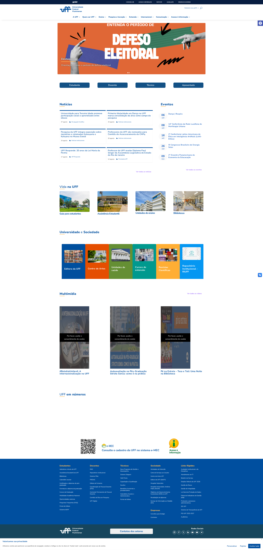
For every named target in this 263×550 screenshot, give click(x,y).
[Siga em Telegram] (201, 532)
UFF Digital (93, 501)
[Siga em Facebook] (179, 532)
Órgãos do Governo (184, 2)
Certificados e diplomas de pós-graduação (70, 484)
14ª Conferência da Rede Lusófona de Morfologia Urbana (185, 125)
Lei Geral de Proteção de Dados (191, 492)
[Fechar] (261, 539)
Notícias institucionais (124, 122)
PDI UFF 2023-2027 (187, 513)
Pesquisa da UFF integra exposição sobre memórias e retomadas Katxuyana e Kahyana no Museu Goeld (81, 134)
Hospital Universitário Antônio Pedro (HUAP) (160, 488)
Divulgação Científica (78, 122)
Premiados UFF (122, 159)
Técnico (150, 85)
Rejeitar (243, 546)
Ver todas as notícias (143, 172)
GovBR (75, 2)
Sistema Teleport (125, 475)
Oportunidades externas (67, 499)
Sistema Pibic (94, 476)
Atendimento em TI (187, 475)
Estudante (74, 85)
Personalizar (232, 546)
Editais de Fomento (96, 483)
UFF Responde (76, 157)
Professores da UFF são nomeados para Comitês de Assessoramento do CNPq (127, 133)
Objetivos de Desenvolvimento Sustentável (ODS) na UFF (160, 493)
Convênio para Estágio (158, 514)
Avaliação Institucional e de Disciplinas (189, 470)
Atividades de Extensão (158, 469)
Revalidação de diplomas (158, 498)
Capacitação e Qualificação (128, 482)
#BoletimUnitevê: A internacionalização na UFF (74, 372)
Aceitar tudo (254, 546)
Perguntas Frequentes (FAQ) (69, 503)
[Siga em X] (183, 532)
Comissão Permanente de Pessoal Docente (101, 493)
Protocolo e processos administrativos (188, 502)
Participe (159, 2)
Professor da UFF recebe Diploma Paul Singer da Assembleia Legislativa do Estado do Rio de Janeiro (129, 152)
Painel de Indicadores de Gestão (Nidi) (191, 496)
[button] (260, 23)
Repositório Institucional (97, 473)
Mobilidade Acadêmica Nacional (70, 496)
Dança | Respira (175, 114)
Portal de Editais (65, 506)
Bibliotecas (63, 476)
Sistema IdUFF (64, 510)
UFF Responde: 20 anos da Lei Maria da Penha (80, 151)
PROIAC (92, 480)
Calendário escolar (65, 480)
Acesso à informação (145, 2)
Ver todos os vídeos (194, 293)
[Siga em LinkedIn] (188, 532)
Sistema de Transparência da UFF (191, 510)
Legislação (170, 2)
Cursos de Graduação (66, 492)
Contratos (154, 517)
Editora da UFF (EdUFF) (158, 480)
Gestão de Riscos (186, 485)
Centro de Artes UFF (157, 476)
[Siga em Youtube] (192, 532)
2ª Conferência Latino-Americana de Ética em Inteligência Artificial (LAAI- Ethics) (185, 136)
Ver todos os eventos (194, 170)
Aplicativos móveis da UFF (68, 469)
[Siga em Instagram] (174, 532)
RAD (91, 469)
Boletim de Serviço (187, 478)
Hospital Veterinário (157, 483)
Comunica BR (130, 2)
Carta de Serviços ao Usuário (160, 473)
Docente (112, 85)
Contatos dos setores (131, 531)
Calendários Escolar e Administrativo (127, 495)
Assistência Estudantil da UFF (69, 473)
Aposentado (188, 85)
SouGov (122, 485)
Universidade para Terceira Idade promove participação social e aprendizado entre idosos (81, 115)
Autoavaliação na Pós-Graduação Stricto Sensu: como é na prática (128, 372)
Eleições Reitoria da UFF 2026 (190, 482)
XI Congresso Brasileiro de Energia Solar (184, 146)
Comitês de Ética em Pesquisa (99, 498)
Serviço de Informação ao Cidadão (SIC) (161, 502)
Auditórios (184, 517)
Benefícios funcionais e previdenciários (127, 489)
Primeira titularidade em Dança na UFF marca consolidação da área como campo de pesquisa (129, 115)
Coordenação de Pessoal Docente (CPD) (100, 488)
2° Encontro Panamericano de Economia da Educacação (181, 156)
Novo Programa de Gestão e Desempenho (129, 470)
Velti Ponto (123, 478)
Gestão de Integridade (188, 489)
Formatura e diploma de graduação (71, 489)
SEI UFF (183, 506)
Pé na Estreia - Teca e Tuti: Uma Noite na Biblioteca (181, 372)
